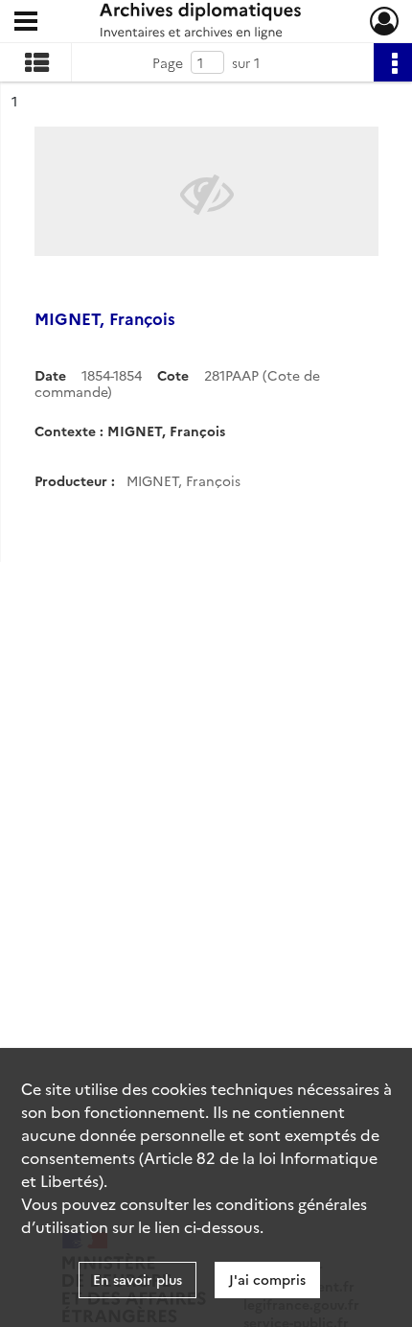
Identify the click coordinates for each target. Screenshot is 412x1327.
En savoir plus (137, 1279)
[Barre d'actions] (393, 62)
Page (167, 62)
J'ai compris (267, 1279)
